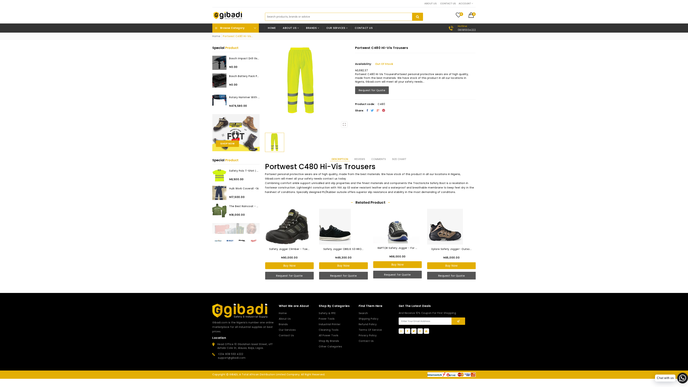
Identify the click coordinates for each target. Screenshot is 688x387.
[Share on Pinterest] (383, 110)
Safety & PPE (327, 313)
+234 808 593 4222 (230, 354)
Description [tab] (340, 159)
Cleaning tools (328, 330)
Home (272, 28)
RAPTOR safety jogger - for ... (397, 248)
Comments (378, 159)
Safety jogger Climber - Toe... (289, 249)
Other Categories (330, 346)
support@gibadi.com (232, 358)
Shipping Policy (369, 319)
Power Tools (327, 319)
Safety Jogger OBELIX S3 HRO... (343, 249)
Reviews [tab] (359, 159)
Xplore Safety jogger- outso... (451, 249)
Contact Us (366, 341)
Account (465, 3)
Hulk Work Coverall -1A (244, 188)
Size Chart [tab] (399, 159)
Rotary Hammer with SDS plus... (244, 97)
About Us (285, 319)
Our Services (287, 330)
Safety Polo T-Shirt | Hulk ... (244, 171)
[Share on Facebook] (367, 110)
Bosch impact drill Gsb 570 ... (244, 58)
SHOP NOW (227, 143)
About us (430, 3)
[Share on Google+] (378, 110)
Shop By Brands (329, 341)
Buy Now (289, 266)
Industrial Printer (329, 324)
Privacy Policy (368, 335)
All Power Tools (328, 335)
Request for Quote (372, 90)
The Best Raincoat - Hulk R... (244, 206)
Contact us (448, 3)
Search (363, 313)
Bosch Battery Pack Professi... (244, 76)
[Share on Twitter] (372, 110)
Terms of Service (370, 330)
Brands (283, 324)
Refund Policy (368, 324)
